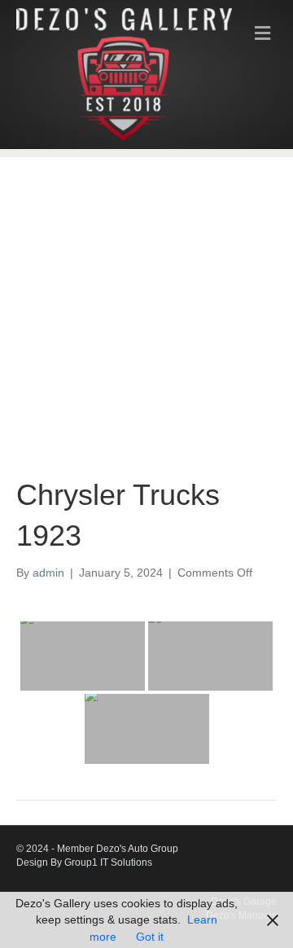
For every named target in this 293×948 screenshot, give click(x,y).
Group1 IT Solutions (108, 862)
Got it (150, 936)
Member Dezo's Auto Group (117, 848)
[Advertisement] (146, 303)
